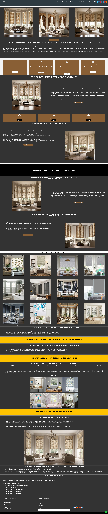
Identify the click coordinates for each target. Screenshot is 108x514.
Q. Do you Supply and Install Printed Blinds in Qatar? (12, 493)
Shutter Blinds (13, 301)
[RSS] (106, 2)
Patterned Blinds (94, 325)
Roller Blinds (94, 301)
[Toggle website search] (96, 1)
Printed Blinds (9, 51)
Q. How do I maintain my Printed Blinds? (10, 487)
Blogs (89, 1)
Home (57, 1)
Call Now (19, 118)
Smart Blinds (94, 277)
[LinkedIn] (103, 2)
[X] (97, 2)
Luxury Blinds (67, 325)
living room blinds (92, 371)
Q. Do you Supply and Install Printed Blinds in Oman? (12, 491)
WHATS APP (88, 118)
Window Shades (13, 325)
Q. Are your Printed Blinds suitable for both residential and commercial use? (16, 485)
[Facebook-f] (4, 508)
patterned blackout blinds (70, 371)
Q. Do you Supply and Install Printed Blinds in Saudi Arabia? (13, 489)
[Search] (69, 510)
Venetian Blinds (67, 301)
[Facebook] (99, 2)
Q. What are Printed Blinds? (8, 478)
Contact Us (93, 1)
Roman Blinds (40, 277)
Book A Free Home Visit (54, 40)
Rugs (74, 1)
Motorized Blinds (67, 277)
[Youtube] (105, 2)
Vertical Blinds (40, 301)
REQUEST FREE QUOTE (54, 118)
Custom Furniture (83, 1)
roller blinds (32, 469)
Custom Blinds (40, 325)
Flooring (70, 1)
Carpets (61, 1)
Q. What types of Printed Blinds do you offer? (11, 483)
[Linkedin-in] (7, 508)
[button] (1, 22)
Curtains (65, 1)
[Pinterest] (100, 2)
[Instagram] (102, 2)
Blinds (78, 1)
